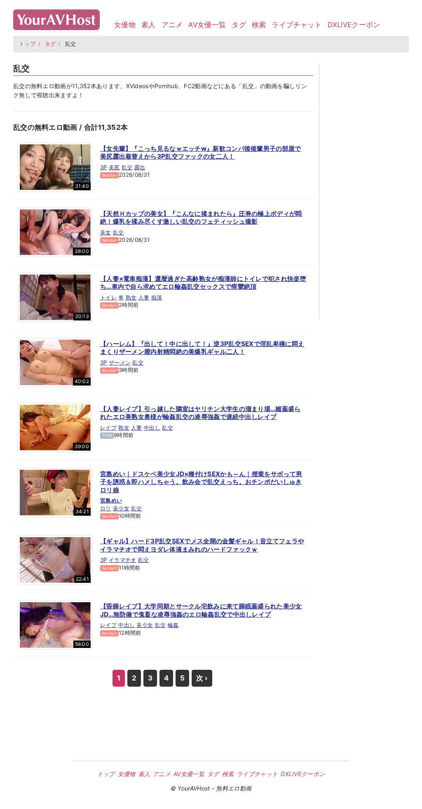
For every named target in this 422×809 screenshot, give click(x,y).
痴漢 (156, 297)
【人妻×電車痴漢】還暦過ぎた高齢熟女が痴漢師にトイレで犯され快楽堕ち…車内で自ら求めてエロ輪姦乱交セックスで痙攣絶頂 (203, 283)
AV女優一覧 (207, 25)
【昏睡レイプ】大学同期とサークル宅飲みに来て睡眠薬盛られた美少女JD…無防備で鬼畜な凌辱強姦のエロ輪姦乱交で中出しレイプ (201, 610)
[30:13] (55, 296)
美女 (105, 232)
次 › (202, 678)
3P (103, 167)
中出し (152, 427)
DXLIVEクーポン (354, 25)
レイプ (108, 427)
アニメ (172, 25)
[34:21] (55, 492)
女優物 (125, 25)
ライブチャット (296, 25)
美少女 (121, 508)
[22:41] (55, 559)
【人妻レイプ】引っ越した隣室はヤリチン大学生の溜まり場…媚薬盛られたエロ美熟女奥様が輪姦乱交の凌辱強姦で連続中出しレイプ (200, 413)
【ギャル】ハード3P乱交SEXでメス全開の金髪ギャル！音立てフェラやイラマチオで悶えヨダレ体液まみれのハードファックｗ (202, 545)
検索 (259, 25)
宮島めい (111, 500)
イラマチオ (122, 559)
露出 (139, 167)
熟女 (131, 297)
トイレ (108, 297)
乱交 (127, 167)
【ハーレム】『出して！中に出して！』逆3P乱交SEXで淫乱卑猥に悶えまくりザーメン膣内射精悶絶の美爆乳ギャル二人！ (202, 348)
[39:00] (55, 426)
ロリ (105, 508)
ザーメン (120, 362)
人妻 (144, 297)
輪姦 (173, 625)
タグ (239, 25)
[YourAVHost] (56, 17)
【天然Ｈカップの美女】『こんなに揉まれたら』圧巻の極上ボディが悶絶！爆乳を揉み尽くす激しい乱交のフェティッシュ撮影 (201, 218)
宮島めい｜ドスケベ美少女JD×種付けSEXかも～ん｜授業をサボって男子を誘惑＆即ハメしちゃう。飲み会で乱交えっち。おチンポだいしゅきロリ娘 (201, 482)
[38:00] (55, 231)
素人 (148, 25)
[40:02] (55, 361)
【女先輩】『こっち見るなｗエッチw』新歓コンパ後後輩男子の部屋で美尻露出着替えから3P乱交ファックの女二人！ (200, 153)
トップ (27, 44)
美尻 (114, 167)
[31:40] (55, 166)
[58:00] (55, 624)
